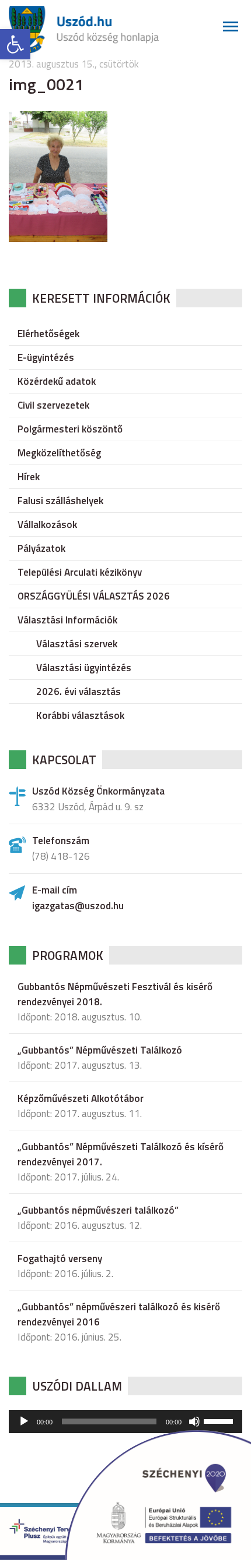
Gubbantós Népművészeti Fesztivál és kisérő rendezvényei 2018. (115, 994)
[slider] (220, 1420)
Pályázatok (41, 548)
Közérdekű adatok (57, 381)
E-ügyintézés (46, 357)
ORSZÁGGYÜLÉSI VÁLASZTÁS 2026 (94, 596)
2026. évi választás (78, 691)
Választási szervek (76, 643)
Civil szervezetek (53, 405)
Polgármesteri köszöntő (70, 429)
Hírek (29, 476)
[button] (15, 44)
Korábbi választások (80, 715)
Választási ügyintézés (83, 667)
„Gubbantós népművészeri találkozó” (98, 1210)
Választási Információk (67, 619)
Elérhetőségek (48, 333)
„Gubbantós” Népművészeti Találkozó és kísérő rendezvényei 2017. (121, 1154)
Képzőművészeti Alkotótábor (81, 1098)
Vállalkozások (47, 524)
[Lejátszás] (24, 1421)
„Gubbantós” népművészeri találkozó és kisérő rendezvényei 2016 (119, 1314)
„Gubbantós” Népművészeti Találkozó (100, 1050)
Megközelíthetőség (59, 452)
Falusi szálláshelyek (60, 500)
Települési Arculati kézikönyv (80, 572)
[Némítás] (194, 1421)
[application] (125, 1421)
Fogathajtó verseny (60, 1258)
